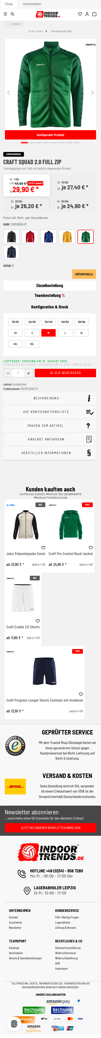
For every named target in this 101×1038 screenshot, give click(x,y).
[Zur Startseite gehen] (48, 13)
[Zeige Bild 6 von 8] (61, 142)
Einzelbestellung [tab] (49, 285)
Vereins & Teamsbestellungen (25, 958)
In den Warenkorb (65, 373)
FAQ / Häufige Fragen (67, 917)
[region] (50, 92)
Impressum (61, 968)
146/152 (65, 321)
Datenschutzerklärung (68, 947)
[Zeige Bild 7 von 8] (69, 142)
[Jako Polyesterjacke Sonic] (25, 524)
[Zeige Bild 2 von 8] (31, 142)
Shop (9, 4)
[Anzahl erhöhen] (28, 373)
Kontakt (13, 917)
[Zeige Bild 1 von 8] (24, 142)
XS (15, 332)
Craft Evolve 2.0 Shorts (23, 627)
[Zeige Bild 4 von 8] (46, 142)
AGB (57, 963)
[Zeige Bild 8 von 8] (76, 142)
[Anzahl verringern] (7, 373)
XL (81, 332)
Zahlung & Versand (65, 927)
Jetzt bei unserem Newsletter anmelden (50, 828)
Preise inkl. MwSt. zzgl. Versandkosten (25, 218)
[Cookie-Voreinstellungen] (14, 1024)
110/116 (15, 321)
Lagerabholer (62, 922)
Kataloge (14, 947)
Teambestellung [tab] (50, 295)
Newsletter (15, 927)
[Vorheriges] (8, 92)
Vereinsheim (32, 4)
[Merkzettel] (80, 14)
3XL (32, 344)
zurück (16, 24)
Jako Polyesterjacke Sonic (25, 553)
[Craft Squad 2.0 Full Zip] (50, 84)
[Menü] (6, 14)
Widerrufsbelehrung (66, 958)
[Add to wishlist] (43, 547)
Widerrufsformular (65, 953)
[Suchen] (13, 14)
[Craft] (91, 44)
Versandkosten (72, 983)
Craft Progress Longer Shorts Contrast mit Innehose (44, 700)
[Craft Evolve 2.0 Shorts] (23, 598)
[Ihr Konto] (87, 14)
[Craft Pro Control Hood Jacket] (71, 524)
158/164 (81, 321)
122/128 (32, 321)
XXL (15, 344)
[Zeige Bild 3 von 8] (39, 142)
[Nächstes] (92, 92)
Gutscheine (15, 922)
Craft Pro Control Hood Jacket (71, 553)
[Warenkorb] (95, 14)
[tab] (49, 307)
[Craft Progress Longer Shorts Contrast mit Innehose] (44, 671)
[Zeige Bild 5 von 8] (54, 142)
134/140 (49, 321)
